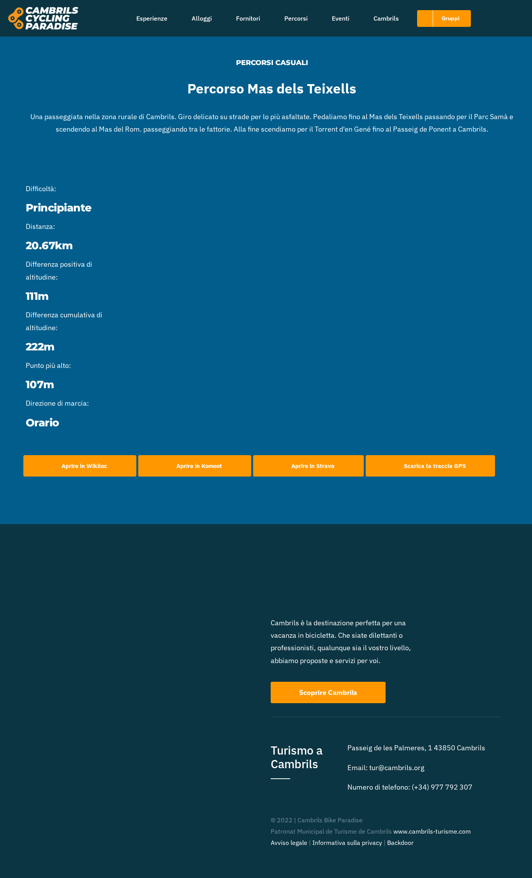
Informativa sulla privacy (347, 842)
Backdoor (400, 842)
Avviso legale (289, 842)
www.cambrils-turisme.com (432, 831)
